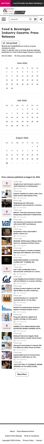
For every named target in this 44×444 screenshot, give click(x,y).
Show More (22, 374)
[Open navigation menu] (4, 19)
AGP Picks (5, 3)
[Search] (30, 19)
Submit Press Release (13, 436)
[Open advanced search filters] (35, 19)
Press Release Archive (25, 431)
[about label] (15, 189)
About (12, 431)
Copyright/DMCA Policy (11, 440)
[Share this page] (40, 19)
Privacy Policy (28, 440)
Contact (39, 440)
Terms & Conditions (31, 436)
